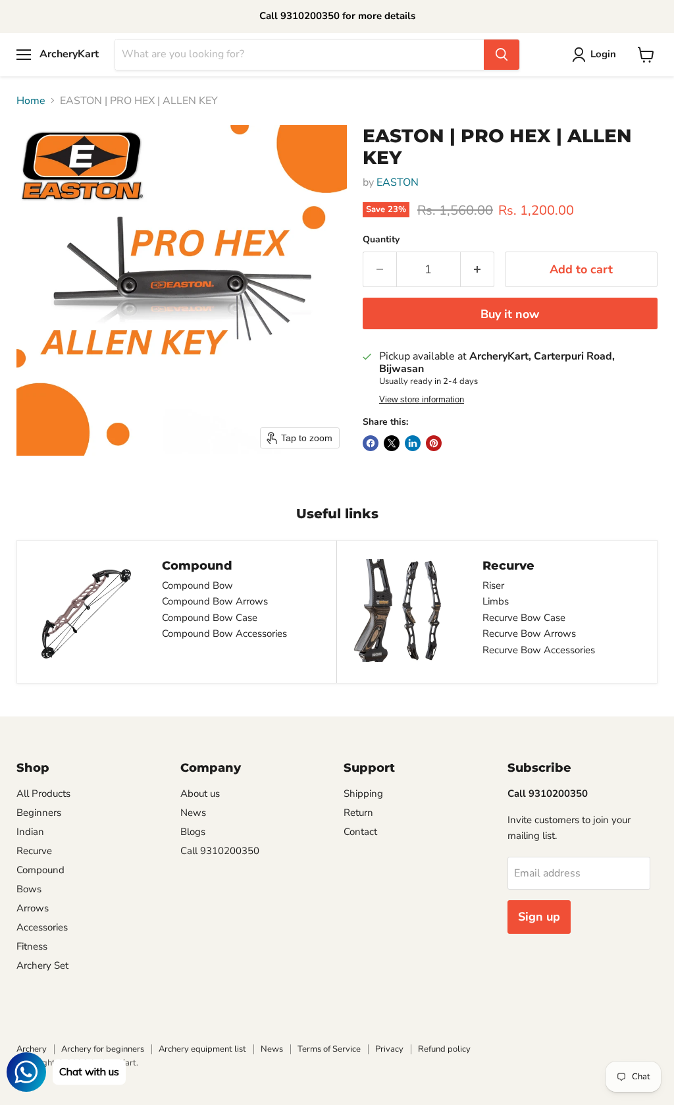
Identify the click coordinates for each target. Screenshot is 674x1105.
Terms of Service (329, 1049)
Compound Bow (197, 585)
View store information (421, 399)
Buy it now (509, 314)
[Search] (501, 55)
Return (358, 812)
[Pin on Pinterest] (434, 443)
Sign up (539, 917)
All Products (43, 793)
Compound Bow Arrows (215, 601)
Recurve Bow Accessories (538, 650)
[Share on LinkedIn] (413, 443)
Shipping (363, 793)
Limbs (495, 601)
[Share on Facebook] (370, 443)
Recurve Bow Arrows (529, 633)
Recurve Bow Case (523, 617)
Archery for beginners (102, 1049)
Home (30, 101)
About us (200, 793)
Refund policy (444, 1049)
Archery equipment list (202, 1049)
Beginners (38, 812)
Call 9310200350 (219, 850)
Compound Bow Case (209, 617)
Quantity (381, 239)
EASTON (397, 182)
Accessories (42, 927)
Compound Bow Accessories (224, 633)
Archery (31, 1049)
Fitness (31, 946)
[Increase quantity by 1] (477, 270)
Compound (40, 869)
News (193, 812)
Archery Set (42, 965)
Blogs (192, 831)
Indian (30, 831)
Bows (28, 889)
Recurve (34, 850)
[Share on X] (392, 443)
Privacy (389, 1049)
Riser (493, 585)
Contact (360, 831)
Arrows (32, 908)
